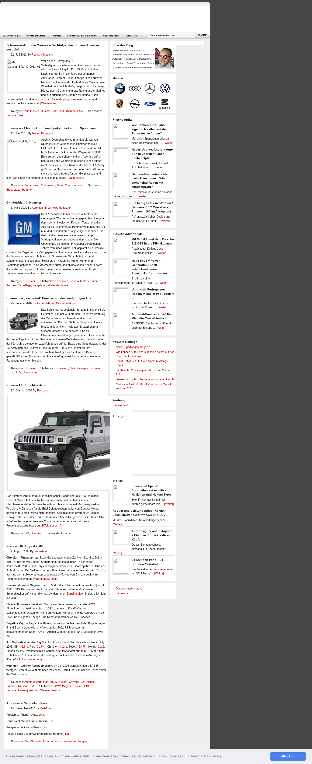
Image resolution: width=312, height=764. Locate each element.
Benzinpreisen (75, 593)
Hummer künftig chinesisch (26, 385)
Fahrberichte (36, 35)
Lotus (58, 741)
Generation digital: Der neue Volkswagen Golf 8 (145, 379)
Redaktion (43, 390)
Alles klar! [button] (288, 756)
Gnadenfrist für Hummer (23, 202)
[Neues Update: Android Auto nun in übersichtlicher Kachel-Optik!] (120, 156)
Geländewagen (79, 368)
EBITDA (89, 686)
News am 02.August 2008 (24, 546)
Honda (91, 681)
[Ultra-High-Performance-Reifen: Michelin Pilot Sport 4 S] (120, 296)
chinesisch (61, 281)
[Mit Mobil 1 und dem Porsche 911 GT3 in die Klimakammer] (120, 246)
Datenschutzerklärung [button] (204, 756)
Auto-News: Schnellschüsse (26, 703)
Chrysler (74, 681)
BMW (53, 681)
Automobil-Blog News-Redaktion (51, 207)
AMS (9, 636)
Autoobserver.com (30, 659)
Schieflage (24, 285)
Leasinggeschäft (28, 690)
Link (41, 714)
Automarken (11, 35)
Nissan (22, 686)
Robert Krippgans (42, 54)
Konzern (11, 285)
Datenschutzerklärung (129, 588)
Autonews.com (47, 578)
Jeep (21, 115)
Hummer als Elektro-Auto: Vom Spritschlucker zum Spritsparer (51, 128)
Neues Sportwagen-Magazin (133, 347)
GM (27, 533)
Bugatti (63, 681)
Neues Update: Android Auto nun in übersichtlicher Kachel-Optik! (152, 154)
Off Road (58, 111)
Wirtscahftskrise (58, 285)
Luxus (10, 372)
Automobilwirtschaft (36, 681)
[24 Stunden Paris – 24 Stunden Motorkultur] (120, 567)
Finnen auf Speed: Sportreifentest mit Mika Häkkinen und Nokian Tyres (151, 490)
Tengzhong (39, 285)
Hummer (46, 111)
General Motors (79, 281)
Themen (56, 35)
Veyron (55, 690)
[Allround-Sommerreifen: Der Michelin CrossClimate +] (120, 321)
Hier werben (111, 35)
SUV (18, 372)
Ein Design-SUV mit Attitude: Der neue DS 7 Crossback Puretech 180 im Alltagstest (152, 207)
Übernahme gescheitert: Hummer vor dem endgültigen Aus (48, 298)
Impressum (122, 593)
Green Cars (64, 185)
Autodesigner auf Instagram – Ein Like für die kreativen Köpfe (152, 535)
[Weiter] (168, 142)
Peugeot (82, 741)
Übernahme (30, 372)
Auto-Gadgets (32, 741)
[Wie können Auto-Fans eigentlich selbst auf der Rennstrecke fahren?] (120, 132)
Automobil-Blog (102, 19)
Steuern (45, 690)
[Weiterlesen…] (49, 103)
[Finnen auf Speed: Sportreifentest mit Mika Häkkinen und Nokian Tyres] (120, 493)
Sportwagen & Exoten (82, 35)
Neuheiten (69, 741)
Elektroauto (48, 185)
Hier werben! (120, 405)
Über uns (132, 35)
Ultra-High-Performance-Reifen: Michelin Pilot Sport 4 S (153, 294)
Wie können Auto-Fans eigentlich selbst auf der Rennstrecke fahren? (149, 129)
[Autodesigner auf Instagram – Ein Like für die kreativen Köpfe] (120, 538)
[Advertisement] (144, 445)
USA (80, 111)
